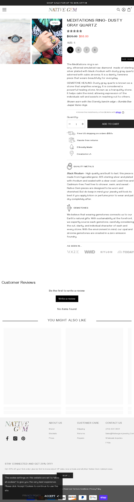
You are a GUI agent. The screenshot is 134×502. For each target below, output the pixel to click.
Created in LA (84, 154)
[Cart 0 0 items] (129, 9)
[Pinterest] (23, 438)
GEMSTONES (81, 208)
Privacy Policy (95, 489)
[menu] (4, 10)
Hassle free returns (87, 140)
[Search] (118, 10)
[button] (74, 31)
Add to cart (110, 124)
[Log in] (124, 9)
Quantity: (72, 117)
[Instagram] (15, 438)
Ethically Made (84, 147)
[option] (47, 41)
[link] (32, 408)
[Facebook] (7, 438)
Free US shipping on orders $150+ (95, 134)
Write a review (67, 299)
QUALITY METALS (84, 166)
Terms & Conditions (80, 489)
